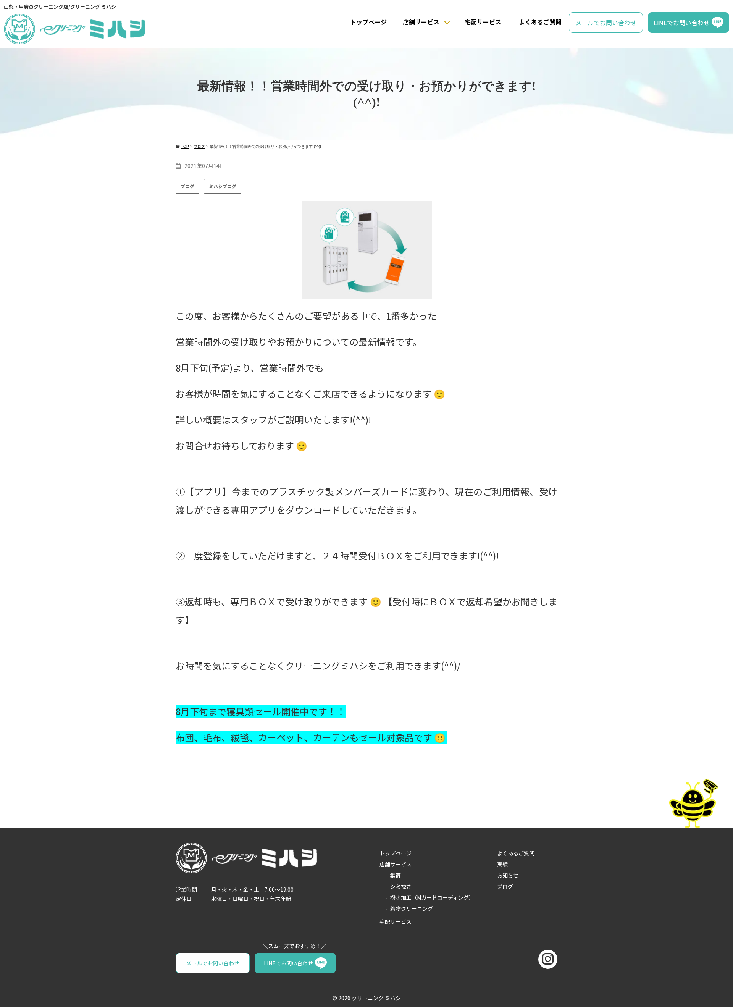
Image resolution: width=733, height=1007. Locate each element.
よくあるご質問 (540, 21)
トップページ (368, 21)
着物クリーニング (411, 908)
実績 (502, 864)
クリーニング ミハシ (376, 998)
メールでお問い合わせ (605, 22)
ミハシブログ (222, 186)
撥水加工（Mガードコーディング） (432, 897)
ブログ (187, 186)
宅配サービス (483, 21)
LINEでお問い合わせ (682, 22)
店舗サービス (421, 21)
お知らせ (507, 875)
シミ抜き (401, 886)
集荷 (395, 875)
